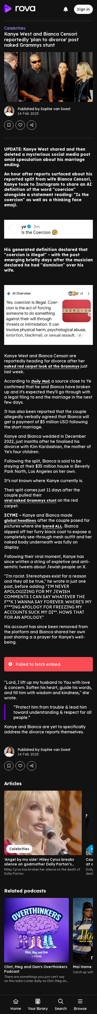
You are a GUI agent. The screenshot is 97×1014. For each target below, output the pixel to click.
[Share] (31, 125)
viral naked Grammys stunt (30, 500)
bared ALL (52, 526)
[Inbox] (65, 9)
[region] (48, 833)
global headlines (20, 520)
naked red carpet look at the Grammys (41, 366)
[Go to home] (19, 9)
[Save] (8, 125)
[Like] (20, 125)
